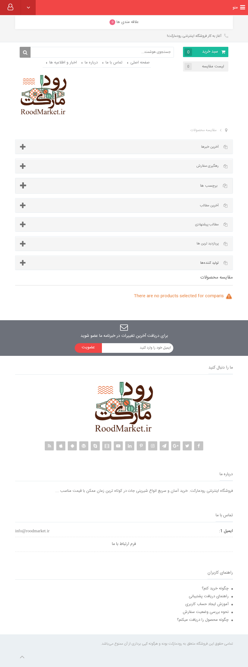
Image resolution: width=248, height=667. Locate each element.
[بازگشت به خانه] (226, 130)
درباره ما (91, 62)
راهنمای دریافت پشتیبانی (209, 596)
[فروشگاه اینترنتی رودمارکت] (43, 95)
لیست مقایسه (205, 66)
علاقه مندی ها (125, 22)
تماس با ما (114, 62)
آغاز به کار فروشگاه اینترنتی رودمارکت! (194, 36)
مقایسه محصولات (204, 130)
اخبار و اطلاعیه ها (63, 62)
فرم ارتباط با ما (124, 544)
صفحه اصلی (140, 62)
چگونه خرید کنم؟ (215, 588)
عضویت (88, 347)
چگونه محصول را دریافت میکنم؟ (203, 620)
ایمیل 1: (226, 531)
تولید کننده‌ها (209, 263)
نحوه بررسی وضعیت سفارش (206, 612)
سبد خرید (202, 52)
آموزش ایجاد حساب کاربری (207, 604)
